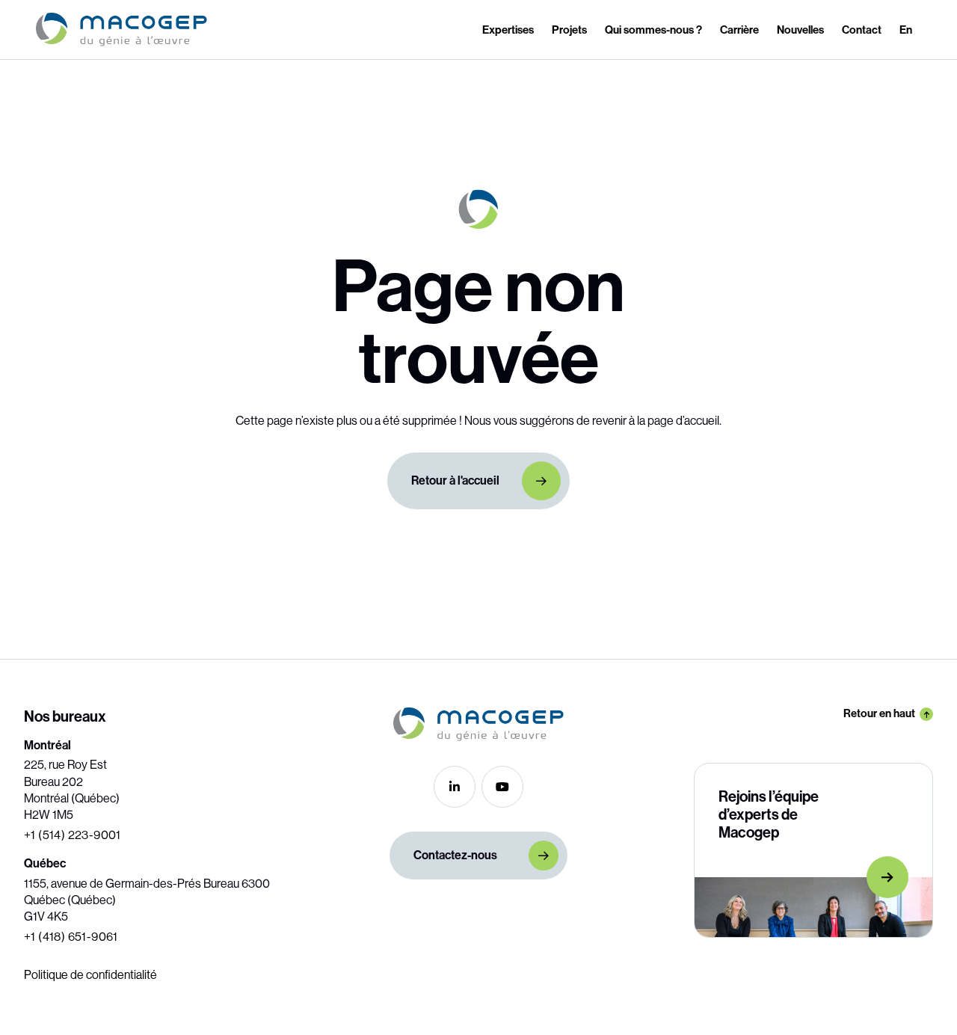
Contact (861, 30)
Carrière (739, 30)
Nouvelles (800, 30)
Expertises (508, 30)
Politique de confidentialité (90, 975)
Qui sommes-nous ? (653, 30)
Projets (569, 30)
